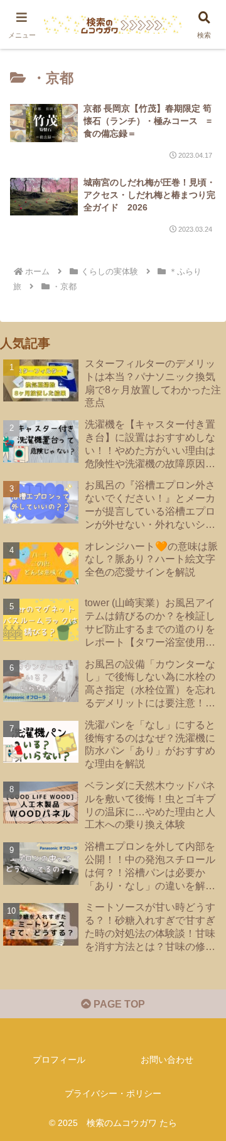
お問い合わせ (167, 1060)
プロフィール (59, 1060)
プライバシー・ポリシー (113, 1093)
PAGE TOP (118, 1004)
